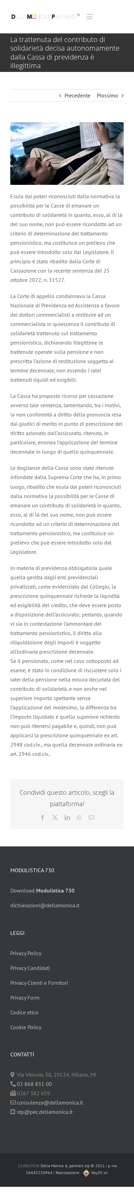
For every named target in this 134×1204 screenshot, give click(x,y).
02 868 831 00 (34, 1083)
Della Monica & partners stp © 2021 (72, 1165)
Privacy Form (25, 997)
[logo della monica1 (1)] (45, 12)
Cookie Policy (25, 1027)
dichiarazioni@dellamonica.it (44, 905)
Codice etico (24, 1012)
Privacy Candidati (30, 967)
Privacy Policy (25, 953)
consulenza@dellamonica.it (50, 1102)
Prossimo (107, 95)
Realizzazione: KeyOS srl (82, 1172)
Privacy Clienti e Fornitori (39, 982)
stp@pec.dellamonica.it (44, 1111)
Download (42, 890)
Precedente (77, 95)
